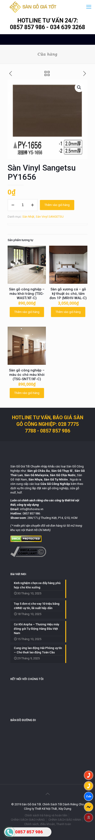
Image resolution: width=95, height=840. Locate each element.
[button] (79, 87)
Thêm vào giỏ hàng (57, 205)
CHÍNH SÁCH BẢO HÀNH (64, 819)
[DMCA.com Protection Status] (26, 541)
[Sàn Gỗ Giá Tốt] (32, 7)
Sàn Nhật (28, 216)
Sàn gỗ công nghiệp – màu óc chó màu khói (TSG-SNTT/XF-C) (27, 374)
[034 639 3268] (88, 786)
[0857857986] (88, 796)
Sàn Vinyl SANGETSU (50, 216)
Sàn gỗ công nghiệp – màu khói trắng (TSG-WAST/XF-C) (27, 293)
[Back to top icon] (47, 794)
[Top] (88, 817)
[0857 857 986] (88, 775)
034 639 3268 (67, 27)
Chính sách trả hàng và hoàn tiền (46, 815)
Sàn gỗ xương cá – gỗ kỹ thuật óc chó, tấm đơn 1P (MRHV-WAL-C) (68, 293)
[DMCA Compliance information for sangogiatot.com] (28, 556)
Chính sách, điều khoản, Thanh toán (47, 824)
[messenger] (88, 807)
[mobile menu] (89, 7)
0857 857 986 (28, 27)
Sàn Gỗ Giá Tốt (20, 466)
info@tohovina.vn (31, 509)
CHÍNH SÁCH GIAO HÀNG (28, 819)
